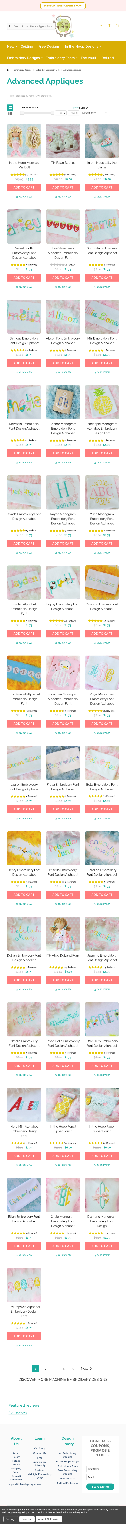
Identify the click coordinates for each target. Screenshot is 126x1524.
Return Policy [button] (16, 1455)
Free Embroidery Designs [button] (67, 1472)
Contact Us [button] (39, 1453)
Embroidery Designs (23, 58)
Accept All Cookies (48, 1519)
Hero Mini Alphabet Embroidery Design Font (24, 1131)
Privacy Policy (80, 1512)
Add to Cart (24, 187)
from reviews (18, 1412)
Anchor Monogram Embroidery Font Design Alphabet (62, 428)
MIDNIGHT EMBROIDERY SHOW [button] (63, 5)
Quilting (26, 46)
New (11, 46)
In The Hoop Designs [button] (68, 1461)
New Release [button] (67, 1478)
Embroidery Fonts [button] (67, 1466)
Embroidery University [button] (39, 1464)
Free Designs (49, 46)
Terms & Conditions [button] (16, 1478)
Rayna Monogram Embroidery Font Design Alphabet (63, 518)
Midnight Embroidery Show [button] (40, 1476)
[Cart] (117, 25)
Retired (108, 58)
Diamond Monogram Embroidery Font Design (101, 1221)
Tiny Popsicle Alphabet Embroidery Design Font (24, 1311)
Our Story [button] (39, 1448)
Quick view (25, 196)
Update (75, 107)
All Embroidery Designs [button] (67, 1455)
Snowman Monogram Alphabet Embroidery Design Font (63, 698)
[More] (16, 46)
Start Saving (100, 1486)
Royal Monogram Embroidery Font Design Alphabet (102, 698)
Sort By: (84, 108)
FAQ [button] (39, 1457)
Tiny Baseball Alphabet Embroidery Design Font (24, 698)
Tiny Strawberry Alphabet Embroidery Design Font (63, 252)
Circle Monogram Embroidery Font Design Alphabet (63, 1221)
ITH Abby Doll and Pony (63, 955)
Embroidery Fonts (60, 58)
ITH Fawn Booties (63, 163)
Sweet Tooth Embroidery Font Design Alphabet (24, 252)
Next (85, 1368)
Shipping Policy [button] (16, 1470)
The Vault (88, 58)
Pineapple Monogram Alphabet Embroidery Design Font (102, 428)
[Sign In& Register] (101, 25)
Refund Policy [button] (16, 1463)
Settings (11, 1519)
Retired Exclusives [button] (67, 1483)
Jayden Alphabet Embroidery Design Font (24, 608)
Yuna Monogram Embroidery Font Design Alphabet (102, 518)
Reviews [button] (39, 1470)
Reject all (27, 1519)
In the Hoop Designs (81, 46)
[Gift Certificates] (109, 25)
